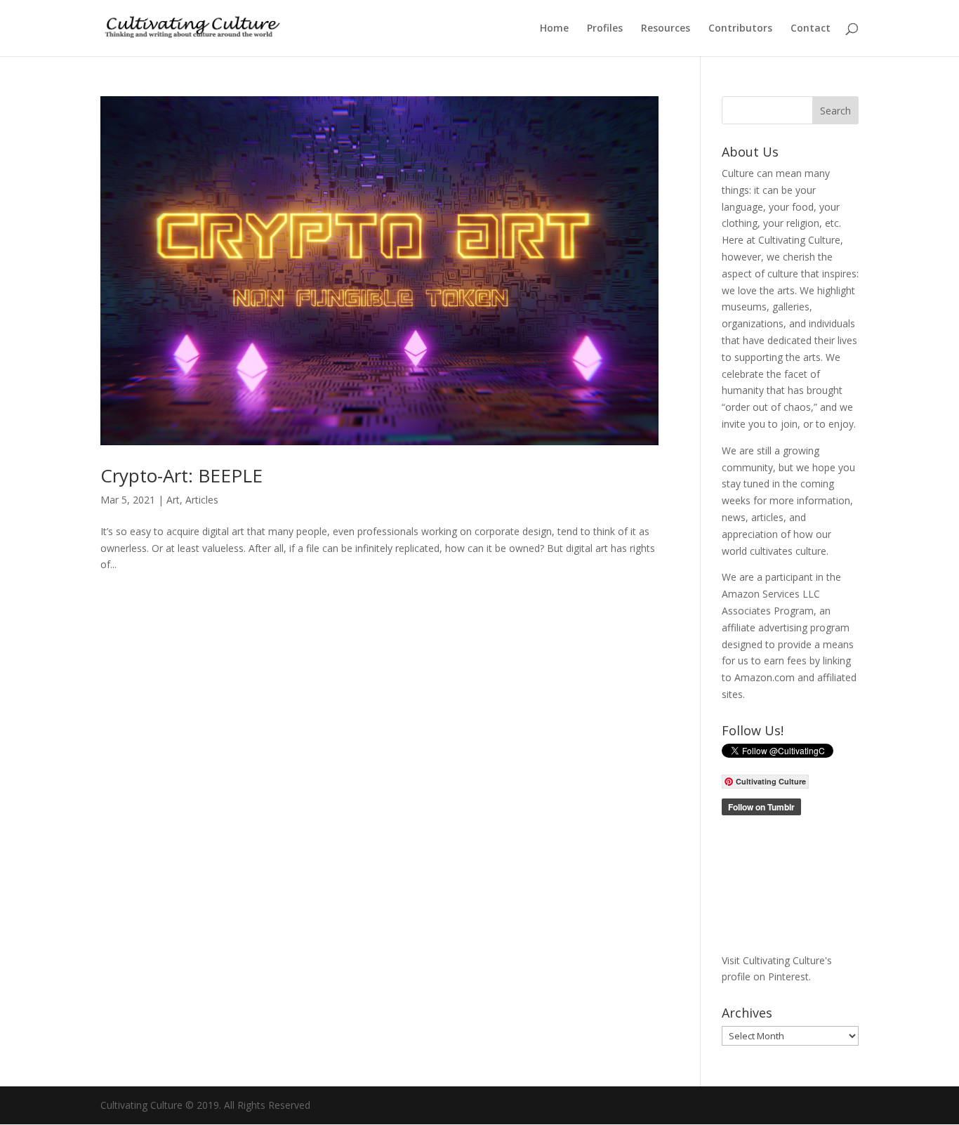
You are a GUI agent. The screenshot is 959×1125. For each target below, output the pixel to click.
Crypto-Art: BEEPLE (181, 475)
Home (554, 28)
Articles (201, 499)
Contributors (740, 28)
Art (173, 499)
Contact (811, 28)
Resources (665, 28)
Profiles (605, 28)
